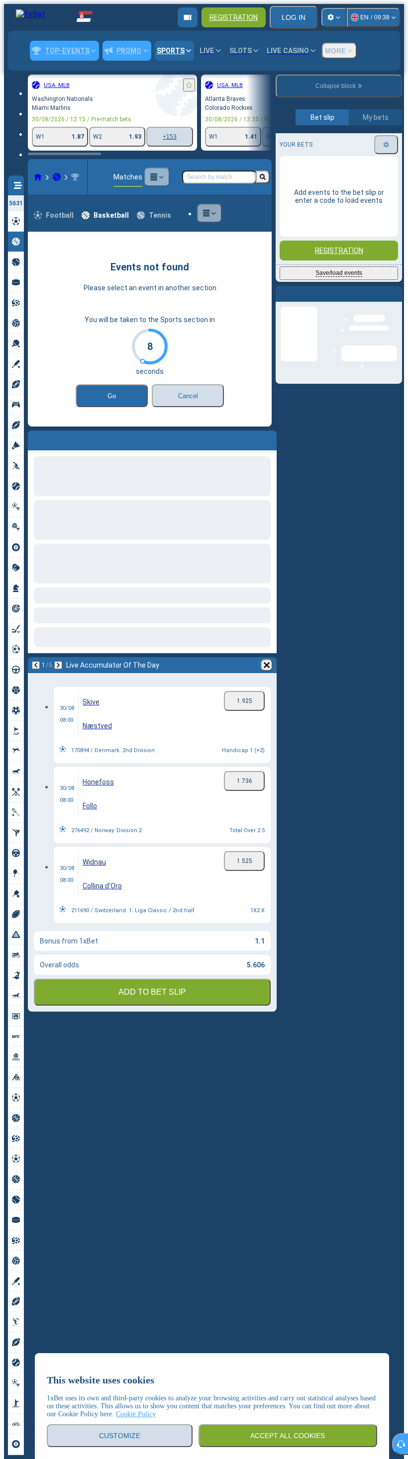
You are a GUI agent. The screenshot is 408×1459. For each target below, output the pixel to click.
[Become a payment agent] (188, 17)
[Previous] (36, 438)
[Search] (263, 177)
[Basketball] (57, 177)
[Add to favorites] (189, 85)
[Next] (62, 438)
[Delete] (267, 438)
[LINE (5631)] (38, 177)
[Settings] (333, 17)
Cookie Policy (136, 1414)
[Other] (156, 177)
